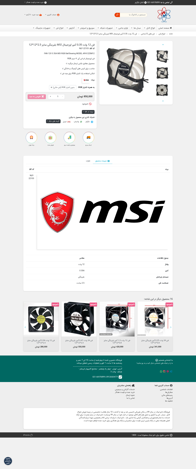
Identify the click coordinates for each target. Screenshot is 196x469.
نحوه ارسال (130, 395)
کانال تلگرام (141, 2)
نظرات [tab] (88, 161)
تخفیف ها (169, 401)
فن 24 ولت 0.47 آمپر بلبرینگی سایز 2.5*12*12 (79, 341)
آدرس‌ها (170, 398)
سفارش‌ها (169, 392)
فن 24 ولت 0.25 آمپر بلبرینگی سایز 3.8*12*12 (155, 341)
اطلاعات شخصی (166, 389)
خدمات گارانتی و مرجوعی (125, 389)
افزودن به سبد (36, 96)
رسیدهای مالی (167, 395)
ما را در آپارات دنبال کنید (167, 371)
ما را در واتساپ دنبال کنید (161, 371)
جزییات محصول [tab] (102, 161)
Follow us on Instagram (164, 371)
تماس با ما (131, 398)
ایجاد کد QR (88, 112)
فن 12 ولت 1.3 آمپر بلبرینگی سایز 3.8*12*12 (117, 341)
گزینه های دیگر (53, 121)
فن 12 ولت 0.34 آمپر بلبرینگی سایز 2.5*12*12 (41, 341)
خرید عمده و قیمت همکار (36, 2)
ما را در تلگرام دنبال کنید (171, 371)
